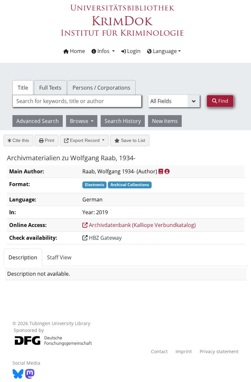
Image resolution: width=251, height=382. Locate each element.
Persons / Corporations (101, 87)
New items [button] (165, 121)
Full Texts (50, 87)
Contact (159, 351)
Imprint (184, 351)
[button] (103, 51)
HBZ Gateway (105, 237)
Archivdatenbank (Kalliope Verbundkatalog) (142, 225)
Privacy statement (219, 351)
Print (48, 140)
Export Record (85, 140)
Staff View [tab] (59, 257)
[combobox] (76, 101)
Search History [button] (123, 121)
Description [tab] (22, 257)
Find (222, 100)
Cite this (20, 140)
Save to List (132, 140)
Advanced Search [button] (37, 121)
